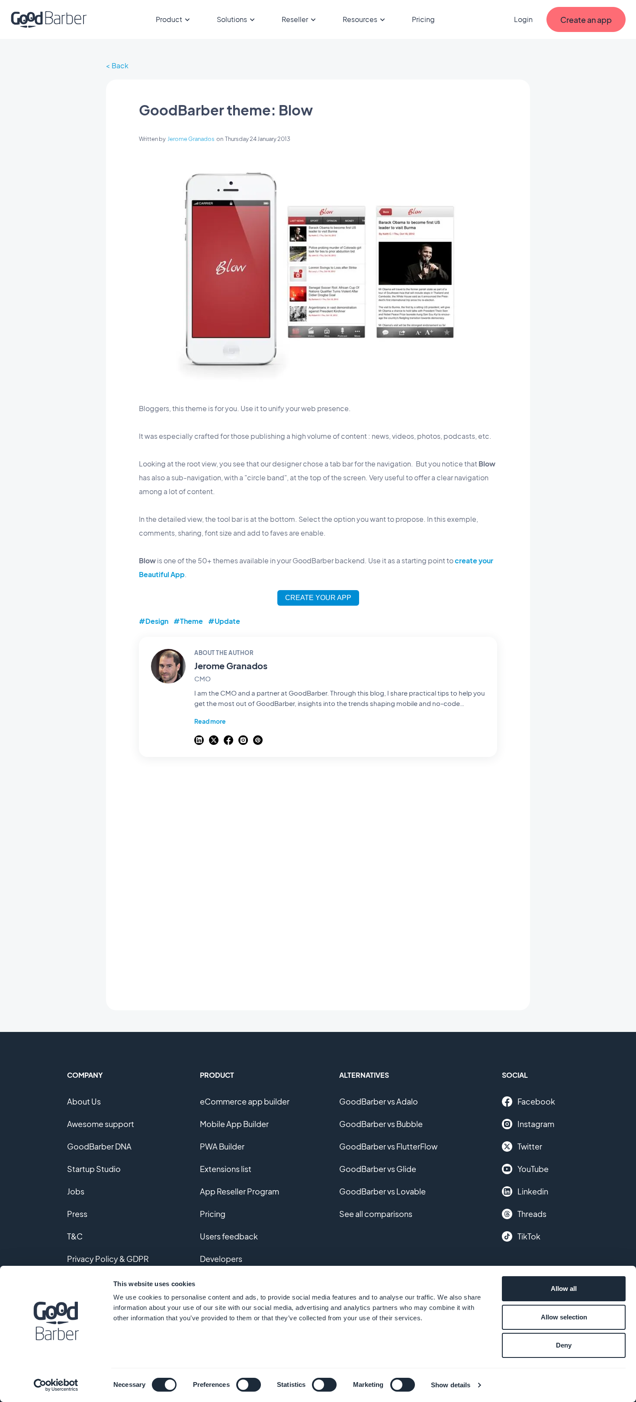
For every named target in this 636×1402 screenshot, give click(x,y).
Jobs (75, 1191)
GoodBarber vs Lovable (382, 1191)
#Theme (188, 621)
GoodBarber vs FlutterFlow (388, 1146)
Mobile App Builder (234, 1124)
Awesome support (100, 1124)
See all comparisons (375, 1214)
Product (169, 19)
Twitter (529, 1146)
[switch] (248, 1385)
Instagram (535, 1124)
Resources (360, 19)
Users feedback (229, 1236)
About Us (84, 1101)
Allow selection (564, 1317)
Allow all (564, 1288)
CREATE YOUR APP (318, 597)
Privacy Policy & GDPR (108, 1259)
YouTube (533, 1169)
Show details (450, 1385)
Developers (221, 1259)
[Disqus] (318, 879)
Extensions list (225, 1169)
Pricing (423, 19)
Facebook (536, 1101)
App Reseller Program (239, 1191)
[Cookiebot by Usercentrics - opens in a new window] (56, 1385)
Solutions (232, 19)
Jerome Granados (191, 138)
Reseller (295, 19)
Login (523, 19)
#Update (224, 621)
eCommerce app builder (244, 1101)
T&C (75, 1236)
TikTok (528, 1236)
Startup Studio (94, 1169)
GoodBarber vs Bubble (381, 1124)
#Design (153, 621)
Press (77, 1214)
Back (120, 65)
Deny (564, 1345)
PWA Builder (222, 1146)
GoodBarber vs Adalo (378, 1101)
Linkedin (532, 1191)
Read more (210, 721)
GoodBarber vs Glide (377, 1169)
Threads (531, 1214)
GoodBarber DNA (99, 1146)
